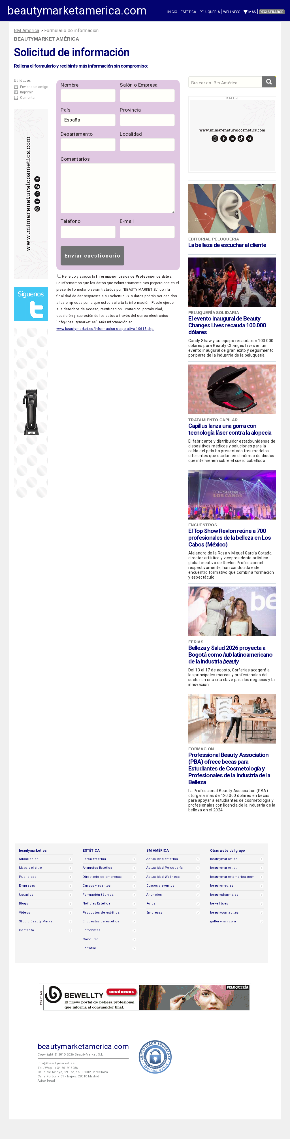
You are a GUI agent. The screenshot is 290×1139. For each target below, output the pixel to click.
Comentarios (75, 159)
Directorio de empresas (102, 877)
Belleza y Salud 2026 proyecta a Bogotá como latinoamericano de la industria (230, 654)
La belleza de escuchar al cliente (227, 245)
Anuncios (154, 895)
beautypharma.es (224, 895)
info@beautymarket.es (56, 1063)
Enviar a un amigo (34, 87)
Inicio (172, 12)
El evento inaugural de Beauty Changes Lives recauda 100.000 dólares (227, 325)
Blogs (23, 903)
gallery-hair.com (223, 921)
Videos (24, 912)
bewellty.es (219, 903)
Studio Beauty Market (36, 921)
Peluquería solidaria (213, 312)
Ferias (196, 642)
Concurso (91, 939)
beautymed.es (221, 885)
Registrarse (271, 12)
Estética (188, 12)
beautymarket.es (224, 859)
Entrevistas (92, 930)
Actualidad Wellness (163, 877)
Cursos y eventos (97, 885)
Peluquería (210, 12)
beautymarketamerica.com (76, 10)
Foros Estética (94, 859)
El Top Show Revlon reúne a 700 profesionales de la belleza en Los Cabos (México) (229, 537)
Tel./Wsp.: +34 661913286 (58, 1068)
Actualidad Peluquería (164, 868)
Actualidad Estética (162, 859)
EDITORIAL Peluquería (213, 239)
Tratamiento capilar (213, 420)
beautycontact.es (224, 912)
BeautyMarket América (46, 39)
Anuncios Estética (97, 868)
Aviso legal (46, 1081)
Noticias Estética (96, 903)
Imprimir (26, 92)
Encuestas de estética (101, 921)
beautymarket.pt (223, 868)
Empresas (27, 885)
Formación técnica (98, 895)
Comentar (28, 98)
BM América (26, 30)
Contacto (26, 930)
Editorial (89, 948)
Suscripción (29, 859)
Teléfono (70, 221)
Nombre (70, 85)
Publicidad (28, 877)
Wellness (231, 12)
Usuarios (26, 895)
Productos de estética (101, 912)
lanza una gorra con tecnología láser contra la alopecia (229, 429)
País (66, 110)
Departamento (77, 134)
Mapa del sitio (30, 868)
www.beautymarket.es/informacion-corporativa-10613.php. (105, 329)
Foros (150, 903)
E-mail (127, 221)
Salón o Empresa (139, 85)
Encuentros (202, 525)
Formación (201, 749)
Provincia (130, 110)
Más (252, 12)
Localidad (131, 134)
